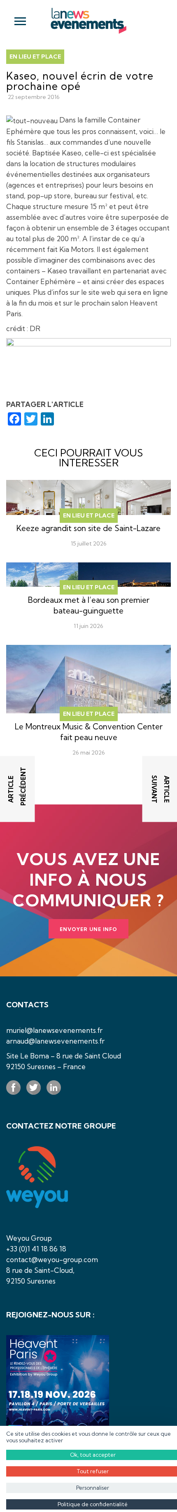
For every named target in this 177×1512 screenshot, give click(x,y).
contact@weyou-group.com (52, 1259)
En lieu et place (35, 56)
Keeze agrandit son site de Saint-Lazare (88, 528)
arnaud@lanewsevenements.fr (55, 1041)
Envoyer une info (88, 929)
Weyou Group (29, 1238)
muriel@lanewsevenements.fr (54, 1030)
